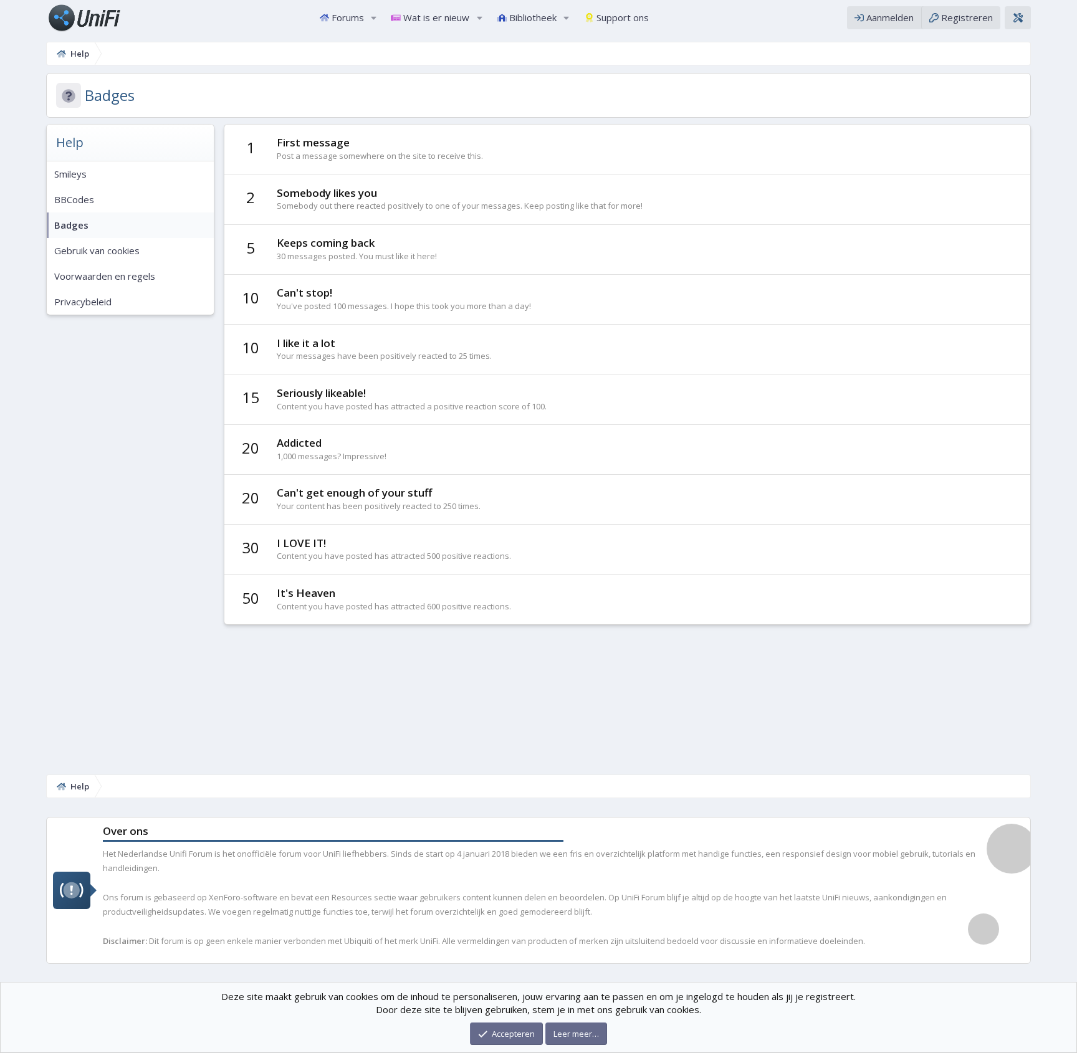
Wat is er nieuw (436, 17)
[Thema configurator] (1018, 17)
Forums (348, 17)
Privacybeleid (83, 301)
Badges (71, 225)
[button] (373, 17)
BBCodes (74, 199)
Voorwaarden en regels (104, 276)
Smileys (70, 174)
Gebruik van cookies (97, 250)
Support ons (622, 17)
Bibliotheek (533, 17)
